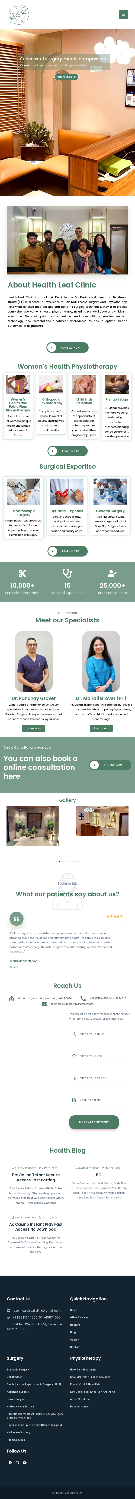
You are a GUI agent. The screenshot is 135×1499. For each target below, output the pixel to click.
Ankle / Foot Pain (80, 1399)
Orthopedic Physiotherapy (51, 401)
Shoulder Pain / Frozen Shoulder (90, 1377)
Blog (73, 1332)
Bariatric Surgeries (67, 510)
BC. (99, 1175)
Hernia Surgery (16, 1399)
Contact (75, 1347)
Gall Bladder (14, 1377)
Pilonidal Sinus (16, 1439)
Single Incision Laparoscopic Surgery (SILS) (34, 1384)
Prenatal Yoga (116, 399)
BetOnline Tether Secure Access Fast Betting (36, 1177)
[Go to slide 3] (62, 861)
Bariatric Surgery (18, 1369)
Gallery (74, 1339)
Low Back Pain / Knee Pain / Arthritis (92, 1391)
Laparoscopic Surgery (23, 512)
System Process (25, 1168)
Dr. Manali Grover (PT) (101, 698)
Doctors (75, 1324)
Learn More (65, 451)
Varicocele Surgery (18, 1432)
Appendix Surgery (18, 1391)
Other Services (79, 1317)
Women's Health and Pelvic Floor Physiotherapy (18, 405)
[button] (4, 832)
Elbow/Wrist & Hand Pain (85, 1384)
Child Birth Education (84, 401)
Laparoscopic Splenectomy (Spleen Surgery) (34, 1425)
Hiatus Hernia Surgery (20, 1406)
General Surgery (110, 510)
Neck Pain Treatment (83, 1369)
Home (73, 1310)
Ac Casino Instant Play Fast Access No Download (36, 1227)
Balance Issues (79, 1406)
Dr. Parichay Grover (89, 297)
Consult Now (65, 347)
